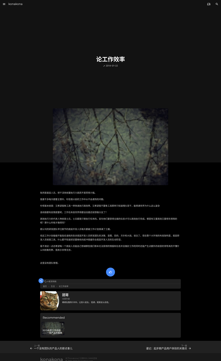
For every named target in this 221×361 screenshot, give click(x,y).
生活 (53, 286)
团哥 (65, 295)
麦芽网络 (52, 281)
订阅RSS (83, 358)
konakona (15, 4)
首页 (45, 286)
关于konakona (71, 358)
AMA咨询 (93, 358)
